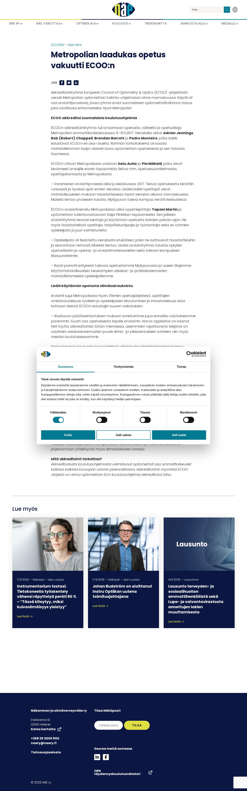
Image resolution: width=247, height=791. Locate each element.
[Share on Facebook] (62, 82)
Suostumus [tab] (66, 366)
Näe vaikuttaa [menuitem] (48, 23)
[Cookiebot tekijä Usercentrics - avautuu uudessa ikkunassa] (189, 354)
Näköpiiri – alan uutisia (48, 580)
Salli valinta (123, 435)
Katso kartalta (43, 729)
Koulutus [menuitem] (120, 23)
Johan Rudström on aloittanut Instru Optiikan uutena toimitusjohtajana (122, 591)
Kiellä (68, 435)
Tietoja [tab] (181, 366)
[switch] (101, 420)
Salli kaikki (179, 435)
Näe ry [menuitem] (14, 23)
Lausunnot (191, 580)
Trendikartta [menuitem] (156, 23)
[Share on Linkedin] (76, 82)
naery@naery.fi (44, 743)
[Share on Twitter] (69, 82)
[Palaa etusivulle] (123, 9)
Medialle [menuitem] (228, 23)
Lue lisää (25, 616)
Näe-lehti (75, 45)
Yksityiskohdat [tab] (123, 366)
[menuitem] (236, 10)
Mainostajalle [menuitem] (193, 23)
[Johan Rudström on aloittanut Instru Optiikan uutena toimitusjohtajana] (123, 544)
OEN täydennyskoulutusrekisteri (117, 772)
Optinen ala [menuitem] (86, 23)
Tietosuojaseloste (46, 752)
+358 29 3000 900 (45, 738)
